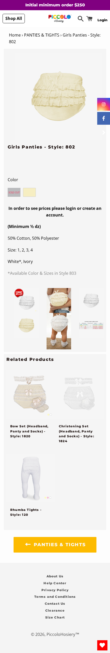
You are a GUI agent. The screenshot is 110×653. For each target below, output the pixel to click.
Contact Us (55, 603)
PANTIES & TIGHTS (41, 35)
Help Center (54, 583)
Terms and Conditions (55, 597)
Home (15, 35)
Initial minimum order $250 (55, 5)
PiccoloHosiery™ (63, 634)
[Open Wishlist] (102, 645)
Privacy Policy (55, 590)
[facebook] (103, 118)
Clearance (55, 610)
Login (102, 20)
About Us (55, 576)
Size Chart (55, 617)
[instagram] (103, 104)
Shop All (13, 18)
